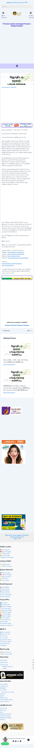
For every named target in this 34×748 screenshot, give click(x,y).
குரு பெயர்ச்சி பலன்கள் (5, 639)
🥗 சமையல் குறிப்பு (4, 580)
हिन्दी (26, 2)
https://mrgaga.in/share (13, 256)
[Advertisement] (17, 45)
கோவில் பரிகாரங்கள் (5, 596)
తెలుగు (16, 2)
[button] (3, 13)
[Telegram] (20, 741)
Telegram (19, 325)
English (23, 2)
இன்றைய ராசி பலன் (5, 634)
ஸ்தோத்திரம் (3, 688)
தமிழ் (8, 2)
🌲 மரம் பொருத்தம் (4, 617)
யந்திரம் (5, 668)
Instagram (26, 325)
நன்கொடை (3, 719)
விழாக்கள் (2, 694)
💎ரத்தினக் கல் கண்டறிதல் (6, 557)
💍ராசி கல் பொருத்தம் (5, 608)
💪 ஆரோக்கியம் (4, 578)
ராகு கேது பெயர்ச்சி (5, 643)
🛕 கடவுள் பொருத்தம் (5, 614)
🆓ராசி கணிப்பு (3, 602)
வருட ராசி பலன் (4, 637)
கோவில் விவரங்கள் (5, 589)
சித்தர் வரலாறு (3, 697)
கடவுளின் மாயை (4, 686)
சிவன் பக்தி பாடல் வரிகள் (8, 692)
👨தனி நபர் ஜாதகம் (5, 550)
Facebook (13, 325)
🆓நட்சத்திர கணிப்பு (5, 604)
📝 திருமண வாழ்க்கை (5, 576)
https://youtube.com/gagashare (15, 254)
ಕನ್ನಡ (19, 2)
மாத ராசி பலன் (3, 636)
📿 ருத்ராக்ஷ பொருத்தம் (6, 610)
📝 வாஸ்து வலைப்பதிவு (6, 566)
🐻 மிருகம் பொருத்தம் (5, 616)
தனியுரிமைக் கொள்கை (6, 714)
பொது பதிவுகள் (4, 684)
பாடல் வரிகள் (3, 690)
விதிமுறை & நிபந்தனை (6, 717)
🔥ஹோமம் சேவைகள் (5, 652)
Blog (4, 364)
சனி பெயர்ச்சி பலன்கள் (5, 641)
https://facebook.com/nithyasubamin (12, 263)
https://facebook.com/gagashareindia (18, 258)
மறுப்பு (1, 712)
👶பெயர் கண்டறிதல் (5, 555)
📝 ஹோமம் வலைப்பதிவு (6, 654)
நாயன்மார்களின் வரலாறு (6, 699)
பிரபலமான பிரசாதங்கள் (6, 594)
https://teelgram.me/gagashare (16, 252)
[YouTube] (15, 741)
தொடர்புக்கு (3, 710)
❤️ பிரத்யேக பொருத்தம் (6, 574)
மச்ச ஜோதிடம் (3, 645)
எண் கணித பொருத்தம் (5, 623)
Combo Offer (3, 660)
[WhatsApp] (18, 741)
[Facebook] (13, 741)
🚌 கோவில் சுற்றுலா (5, 591)
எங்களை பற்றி (3, 708)
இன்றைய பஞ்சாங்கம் (5, 632)
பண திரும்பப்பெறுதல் (5, 715)
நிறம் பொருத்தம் (4, 621)
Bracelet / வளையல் (8, 666)
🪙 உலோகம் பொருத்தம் (5, 612)
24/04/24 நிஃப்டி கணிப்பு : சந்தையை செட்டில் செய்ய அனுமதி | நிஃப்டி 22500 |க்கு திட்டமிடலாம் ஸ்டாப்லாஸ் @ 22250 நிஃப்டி (16, 388)
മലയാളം (12, 2)
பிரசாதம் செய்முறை (5, 592)
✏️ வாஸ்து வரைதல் (5, 553)
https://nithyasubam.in (8, 265)
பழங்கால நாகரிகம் (4, 701)
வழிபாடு (2, 695)
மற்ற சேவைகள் (4, 662)
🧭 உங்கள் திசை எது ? (5, 619)
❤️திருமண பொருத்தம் (5, 551)
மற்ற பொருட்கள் (4, 664)
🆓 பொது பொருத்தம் (5, 572)
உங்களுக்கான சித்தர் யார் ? (6, 625)
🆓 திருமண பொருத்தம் (6, 606)
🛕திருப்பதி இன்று (4, 587)
